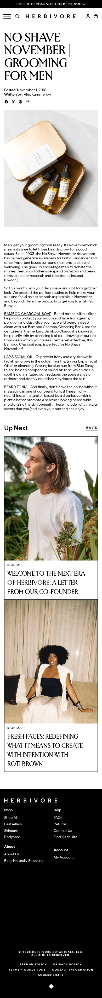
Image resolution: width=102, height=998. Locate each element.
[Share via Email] (28, 102)
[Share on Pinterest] (20, 102)
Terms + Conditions (27, 969)
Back (92, 428)
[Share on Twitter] (13, 102)
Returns (60, 824)
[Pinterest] (62, 934)
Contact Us (63, 830)
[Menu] (7, 16)
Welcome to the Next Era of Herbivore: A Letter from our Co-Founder (46, 582)
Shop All (11, 817)
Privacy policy (67, 964)
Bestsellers (13, 824)
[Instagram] (47, 934)
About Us (11, 854)
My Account (64, 857)
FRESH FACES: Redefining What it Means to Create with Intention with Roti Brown (45, 750)
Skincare (11, 830)
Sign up (85, 913)
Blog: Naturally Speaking (23, 861)
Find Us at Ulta (65, 837)
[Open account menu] (88, 16)
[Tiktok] (40, 934)
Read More (16, 565)
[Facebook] (55, 934)
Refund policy (33, 964)
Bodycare (12, 837)
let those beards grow (51, 249)
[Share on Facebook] (6, 102)
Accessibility (51, 974)
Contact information (72, 969)
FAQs (58, 817)
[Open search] (17, 16)
